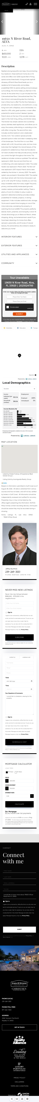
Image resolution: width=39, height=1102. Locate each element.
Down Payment (10, 785)
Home (3, 515)
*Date (7, 677)
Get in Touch (19, 1027)
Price (7, 777)
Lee (20, 515)
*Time (7, 685)
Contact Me (23, 574)
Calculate (19, 804)
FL (16, 515)
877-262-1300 (6, 1010)
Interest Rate (9, 793)
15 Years (19, 772)
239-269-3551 (27, 4)
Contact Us (12, 657)
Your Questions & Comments (14, 693)
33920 (30, 515)
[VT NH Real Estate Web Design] (23, 1095)
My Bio (29, 574)
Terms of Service (13, 749)
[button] (3, 22)
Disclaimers (19, 1082)
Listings (10, 515)
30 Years (10, 772)
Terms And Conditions (19, 1086)
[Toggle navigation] (35, 4)
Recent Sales (15, 574)
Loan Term (9, 768)
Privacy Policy (24, 629)
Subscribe (19, 637)
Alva (24, 515)
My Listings (8, 574)
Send (19, 929)
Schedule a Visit (26, 657)
